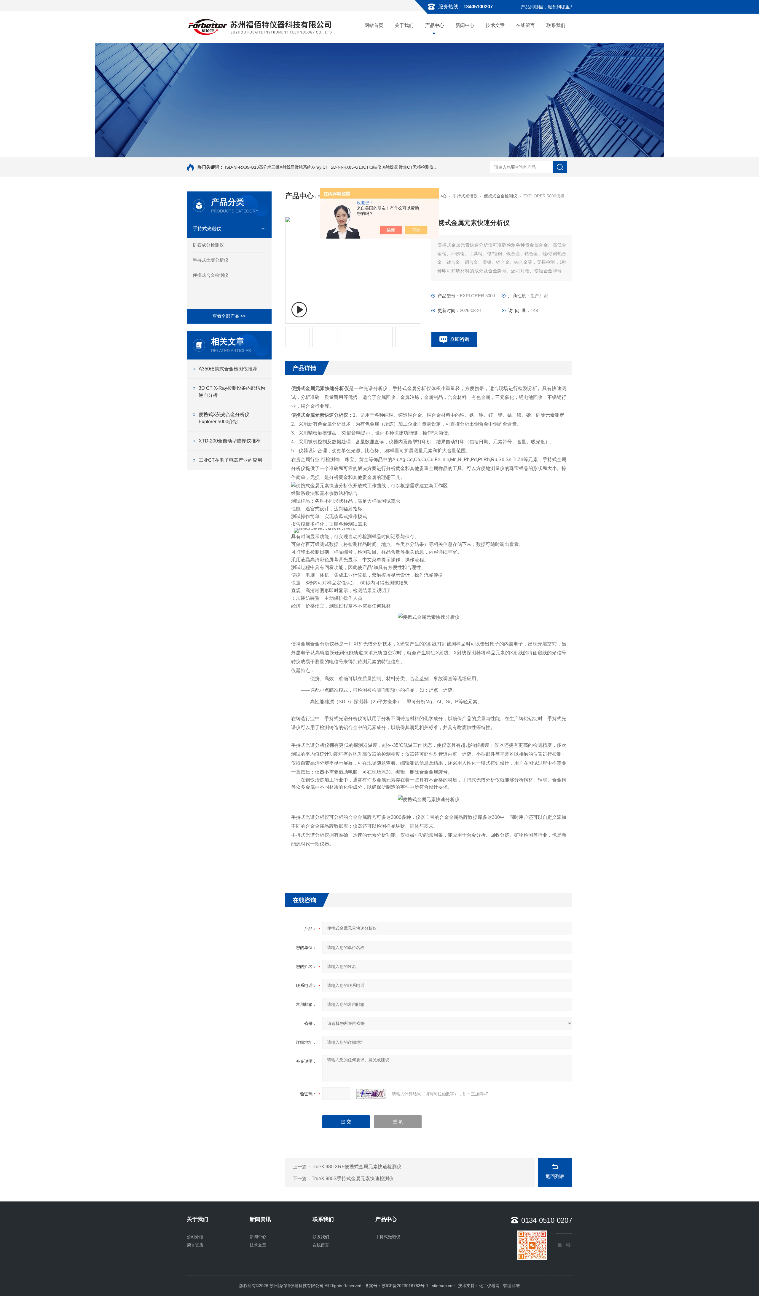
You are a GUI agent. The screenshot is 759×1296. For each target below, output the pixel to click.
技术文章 (495, 25)
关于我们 (404, 25)
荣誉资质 (195, 1245)
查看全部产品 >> (229, 316)
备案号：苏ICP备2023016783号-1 (396, 1285)
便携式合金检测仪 (210, 275)
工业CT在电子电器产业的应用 (230, 460)
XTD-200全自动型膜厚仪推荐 (230, 440)
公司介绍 (195, 1236)
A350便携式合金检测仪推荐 (228, 368)
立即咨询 (459, 339)
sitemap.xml (443, 1285)
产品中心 (434, 25)
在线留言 (525, 25)
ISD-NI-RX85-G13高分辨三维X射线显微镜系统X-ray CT (276, 167)
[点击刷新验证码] (371, 1094)
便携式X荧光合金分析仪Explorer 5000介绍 (224, 418)
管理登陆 (511, 1285)
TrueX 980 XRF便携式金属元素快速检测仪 (356, 1166)
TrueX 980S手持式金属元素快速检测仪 (353, 1178)
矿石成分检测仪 (208, 244)
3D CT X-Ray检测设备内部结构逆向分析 (232, 392)
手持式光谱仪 (207, 228)
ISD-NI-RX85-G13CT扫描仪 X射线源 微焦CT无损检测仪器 (383, 167)
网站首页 (373, 25)
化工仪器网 (489, 1285)
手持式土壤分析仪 (210, 260)
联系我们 (555, 25)
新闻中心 (464, 25)
